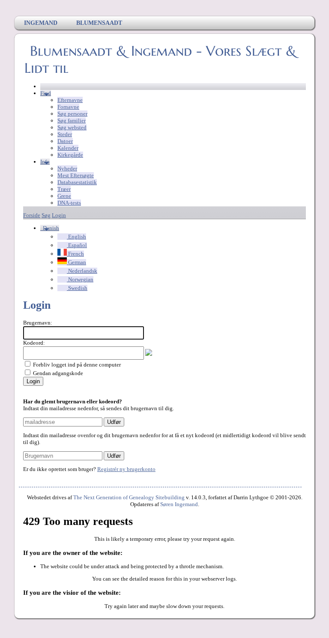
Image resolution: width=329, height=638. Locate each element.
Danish (50, 228)
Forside (31, 215)
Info (45, 161)
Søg (46, 215)
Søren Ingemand (179, 504)
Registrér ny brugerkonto (126, 469)
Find (45, 93)
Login (59, 215)
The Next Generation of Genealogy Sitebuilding (129, 497)
